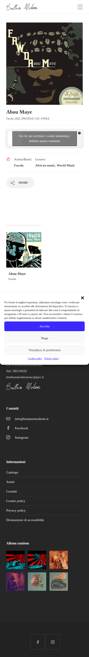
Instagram (21, 437)
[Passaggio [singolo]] (58, 581)
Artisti (10, 482)
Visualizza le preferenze (45, 350)
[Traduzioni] (37, 581)
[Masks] (58, 560)
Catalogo (12, 472)
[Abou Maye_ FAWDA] (44, 65)
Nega (44, 338)
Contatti (11, 491)
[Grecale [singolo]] (37, 560)
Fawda (9, 118)
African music (45, 165)
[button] (82, 298)
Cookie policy (35, 358)
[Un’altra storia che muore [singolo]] (15, 581)
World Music (66, 165)
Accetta (45, 326)
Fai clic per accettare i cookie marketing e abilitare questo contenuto (44, 138)
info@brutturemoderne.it (31, 419)
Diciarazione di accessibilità (25, 520)
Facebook (21, 428)
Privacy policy (51, 358)
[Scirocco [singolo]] (15, 560)
